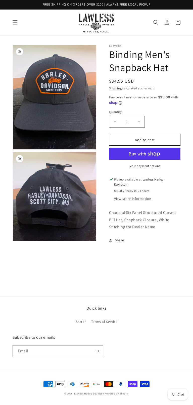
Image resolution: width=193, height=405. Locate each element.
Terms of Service (104, 321)
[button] (15, 22)
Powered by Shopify (117, 393)
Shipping (115, 88)
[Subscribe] (97, 351)
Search (81, 321)
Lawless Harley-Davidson (89, 393)
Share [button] (119, 240)
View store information (132, 198)
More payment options (144, 166)
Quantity (115, 112)
